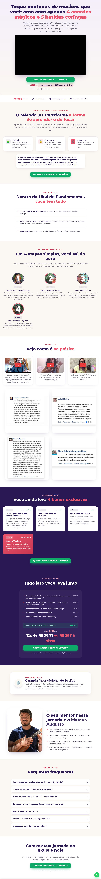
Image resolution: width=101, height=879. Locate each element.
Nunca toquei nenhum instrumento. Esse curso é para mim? (38, 782)
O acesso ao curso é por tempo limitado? (30, 826)
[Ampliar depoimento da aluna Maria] (74, 458)
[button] (18, 365)
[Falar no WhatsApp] (96, 874)
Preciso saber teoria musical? (25, 811)
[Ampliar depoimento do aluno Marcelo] (27, 458)
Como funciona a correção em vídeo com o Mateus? (35, 797)
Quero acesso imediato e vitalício (50, 80)
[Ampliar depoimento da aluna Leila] (74, 411)
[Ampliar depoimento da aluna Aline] (27, 411)
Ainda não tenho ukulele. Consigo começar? (31, 819)
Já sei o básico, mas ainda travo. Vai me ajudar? (32, 789)
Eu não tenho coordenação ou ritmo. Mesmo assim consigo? (38, 804)
